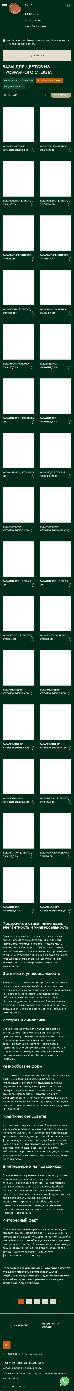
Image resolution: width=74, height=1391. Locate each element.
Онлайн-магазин (35, 27)
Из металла (27, 80)
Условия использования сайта (22, 1368)
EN (26, 5)
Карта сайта (10, 1378)
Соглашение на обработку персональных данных (35, 1373)
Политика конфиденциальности (23, 1363)
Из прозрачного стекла (49, 80)
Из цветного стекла (14, 87)
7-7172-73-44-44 (30, 1354)
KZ (30, 5)
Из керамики (10, 80)
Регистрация (33, 20)
